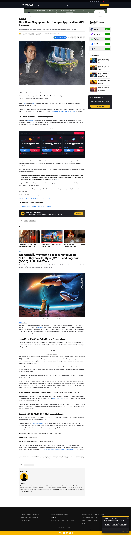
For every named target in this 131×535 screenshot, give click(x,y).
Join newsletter (44, 1)
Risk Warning (69, 449)
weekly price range (57, 398)
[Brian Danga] (20, 33)
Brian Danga (31, 33)
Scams (83, 520)
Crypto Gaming (86, 517)
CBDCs (96, 517)
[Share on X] (72, 37)
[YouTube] (94, 1)
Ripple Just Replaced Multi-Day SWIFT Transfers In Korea (103, 75)
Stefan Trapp (56, 33)
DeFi (92, 517)
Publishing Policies (25, 520)
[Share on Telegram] (81, 37)
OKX (33, 103)
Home (20, 16)
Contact (32, 1)
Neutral (123, 524)
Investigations (86, 514)
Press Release (22, 270)
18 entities (64, 189)
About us (24, 1)
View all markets (32, 133)
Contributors (36, 514)
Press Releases (23, 517)
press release (30, 120)
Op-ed (83, 523)
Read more (22, 494)
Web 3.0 (102, 514)
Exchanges (23, 16)
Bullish (107, 524)
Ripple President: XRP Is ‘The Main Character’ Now (104, 61)
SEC (92, 514)
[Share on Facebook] (75, 37)
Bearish (115, 524)
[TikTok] (90, 1)
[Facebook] (92, 1)
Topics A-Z (67, 514)
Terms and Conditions (50, 449)
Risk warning (74, 520)
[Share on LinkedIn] (78, 37)
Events (28, 1)
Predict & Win (79, 133)
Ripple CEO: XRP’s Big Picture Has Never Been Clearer (104, 68)
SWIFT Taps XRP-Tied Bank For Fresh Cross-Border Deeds (103, 89)
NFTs (100, 520)
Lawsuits (97, 514)
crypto (24, 103)
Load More (52, 501)
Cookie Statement (55, 520)
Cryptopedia (59, 514)
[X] (101, 1)
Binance (89, 520)
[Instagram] (98, 1)
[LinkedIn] (96, 1)
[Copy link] (84, 37)
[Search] (98, 5)
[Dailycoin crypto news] (28, 5)
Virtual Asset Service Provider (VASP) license (63, 111)
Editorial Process (33, 517)
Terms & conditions (56, 523)
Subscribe (105, 4)
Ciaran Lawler (45, 33)
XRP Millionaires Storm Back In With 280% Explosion (104, 82)
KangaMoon (40, 327)
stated (56, 179)
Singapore (32, 220)
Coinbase (95, 520)
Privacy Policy (60, 449)
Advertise (38, 1)
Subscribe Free (100, 106)
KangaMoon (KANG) (29, 465)
